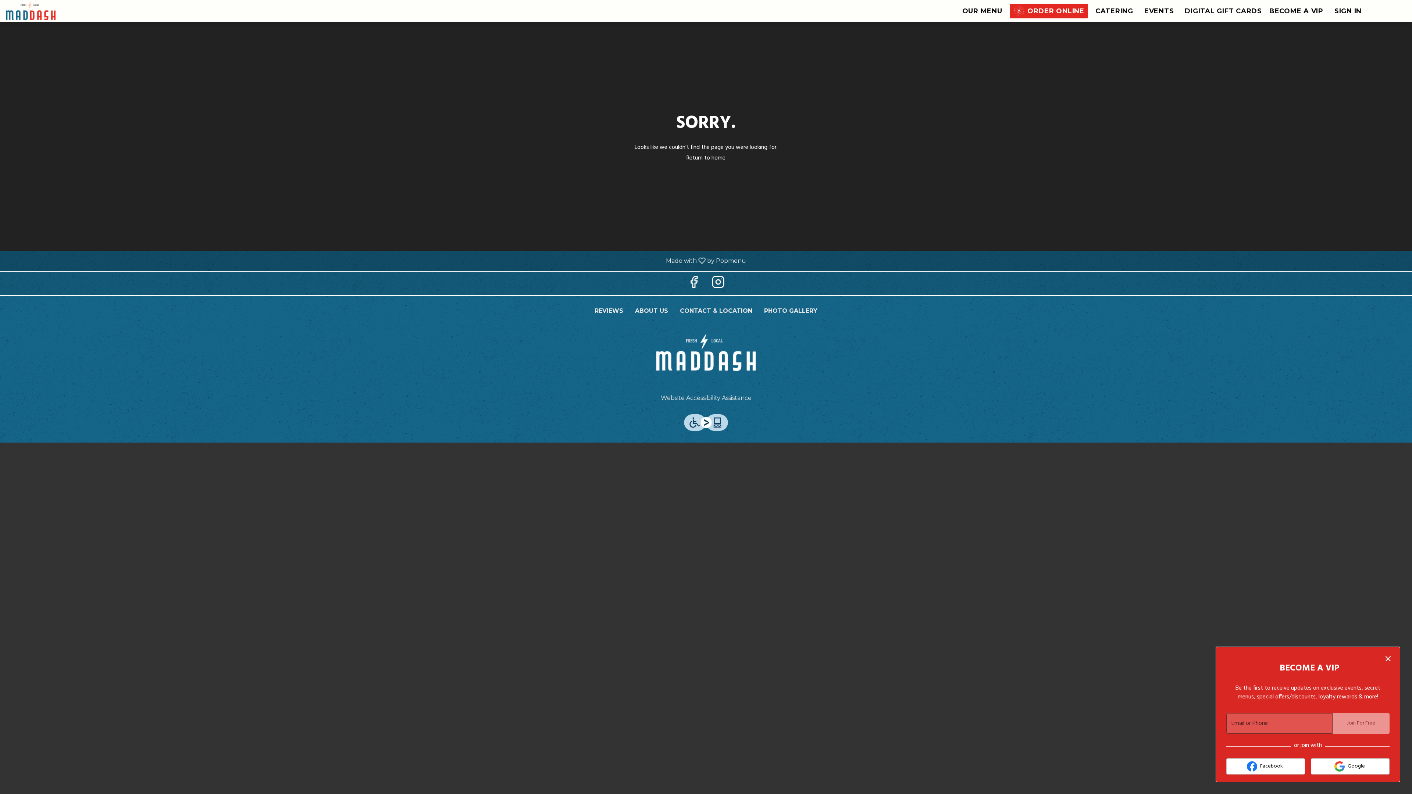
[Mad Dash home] (39, 11)
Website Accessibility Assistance (706, 397)
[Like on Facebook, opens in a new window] (693, 285)
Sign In (1348, 11)
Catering (1114, 11)
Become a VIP (1296, 11)
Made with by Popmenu (376, 260)
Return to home (706, 158)
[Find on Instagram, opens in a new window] (718, 285)
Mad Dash (706, 352)
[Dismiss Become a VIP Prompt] (1388, 659)
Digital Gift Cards (1223, 11)
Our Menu (982, 11)
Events (1159, 11)
